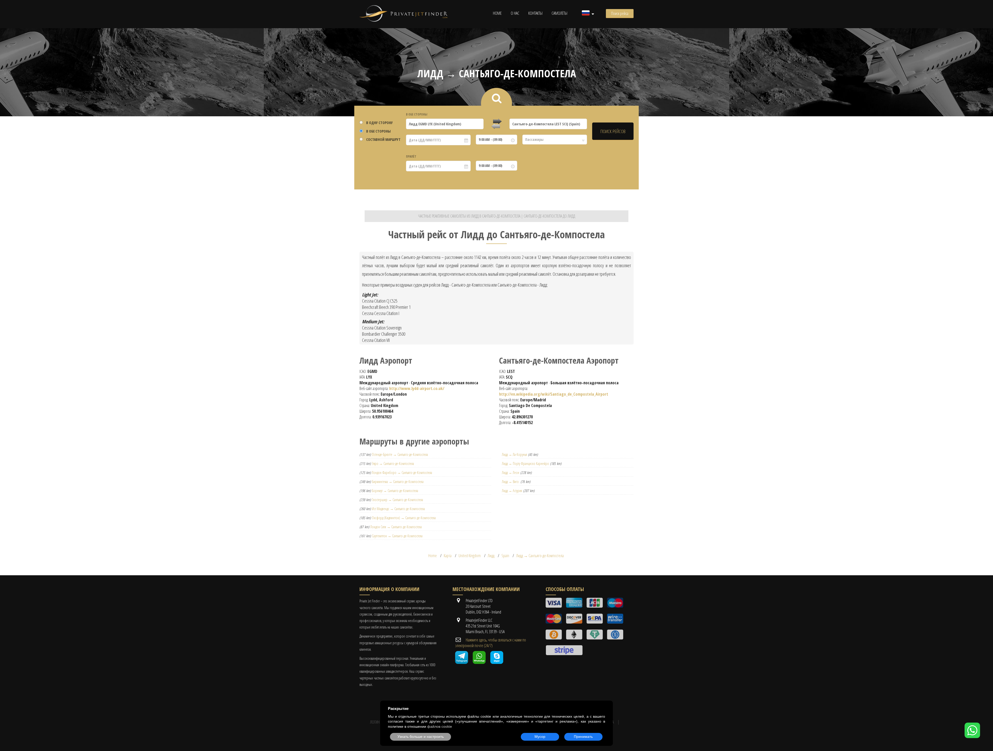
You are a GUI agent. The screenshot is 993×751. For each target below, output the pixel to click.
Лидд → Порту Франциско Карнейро (525, 463)
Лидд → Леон (510, 472)
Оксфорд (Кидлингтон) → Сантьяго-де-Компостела (404, 517)
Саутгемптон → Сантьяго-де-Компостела (397, 535)
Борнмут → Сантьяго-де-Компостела (395, 490)
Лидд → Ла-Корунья (514, 454)
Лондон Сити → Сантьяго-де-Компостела (396, 526)
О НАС (515, 13)
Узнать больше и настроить (420, 736)
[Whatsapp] (479, 662)
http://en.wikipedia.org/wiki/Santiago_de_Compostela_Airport (553, 394)
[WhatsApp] (972, 736)
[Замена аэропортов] (496, 124)
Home (497, 13)
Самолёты (559, 13)
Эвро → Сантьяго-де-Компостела (393, 463)
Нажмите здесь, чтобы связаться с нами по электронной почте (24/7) (490, 642)
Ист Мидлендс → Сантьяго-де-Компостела (398, 508)
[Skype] (496, 662)
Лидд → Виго (511, 481)
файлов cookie (439, 726)
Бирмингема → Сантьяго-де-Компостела (398, 481)
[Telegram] (461, 662)
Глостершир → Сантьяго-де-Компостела (397, 499)
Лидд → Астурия (512, 490)
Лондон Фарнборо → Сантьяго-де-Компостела (402, 472)
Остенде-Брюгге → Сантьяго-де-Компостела (400, 454)
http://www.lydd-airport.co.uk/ (416, 388)
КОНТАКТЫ (535, 13)
